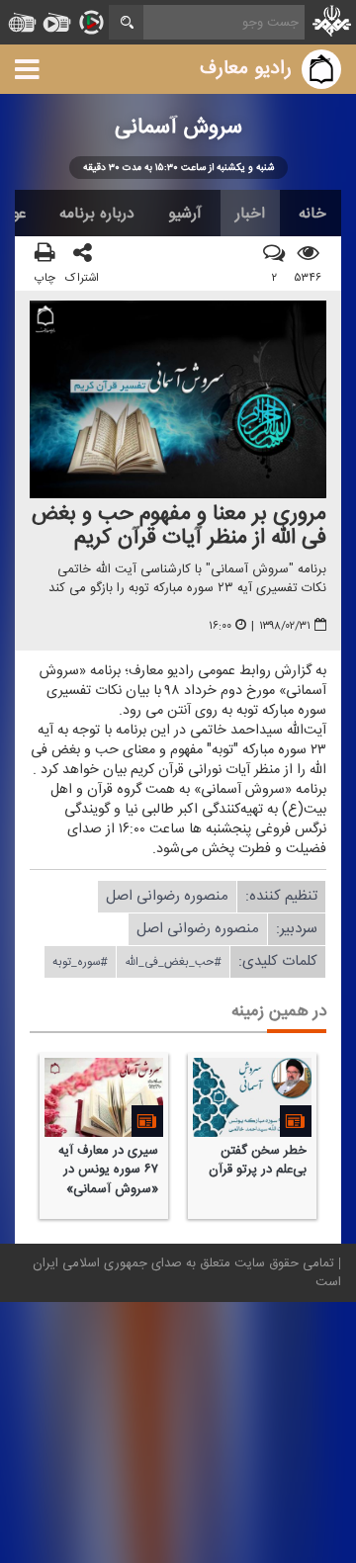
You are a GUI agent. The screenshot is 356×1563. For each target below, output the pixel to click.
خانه (312, 213)
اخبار (250, 213)
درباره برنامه (96, 213)
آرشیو (185, 213)
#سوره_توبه (80, 962)
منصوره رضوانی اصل (167, 896)
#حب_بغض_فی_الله (173, 962)
